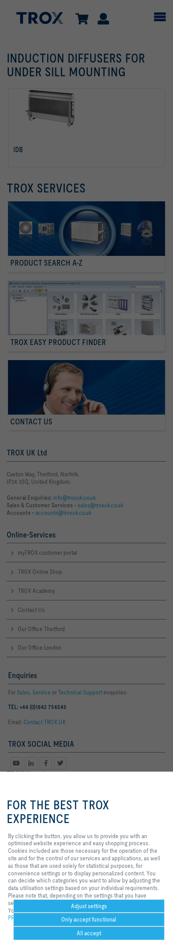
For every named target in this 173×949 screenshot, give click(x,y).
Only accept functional (88, 919)
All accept (89, 933)
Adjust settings (89, 906)
